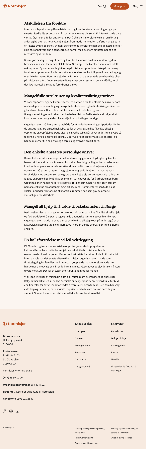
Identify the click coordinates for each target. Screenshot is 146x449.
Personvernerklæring (84, 437)
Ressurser (80, 352)
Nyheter (79, 338)
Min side (115, 359)
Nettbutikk (80, 359)
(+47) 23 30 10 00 (13, 378)
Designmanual (82, 366)
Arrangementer (83, 345)
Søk (100, 6)
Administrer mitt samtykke (86, 443)
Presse (114, 352)
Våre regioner (118, 345)
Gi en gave (119, 6)
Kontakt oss (117, 331)
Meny (135, 6)
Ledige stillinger (119, 338)
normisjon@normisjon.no (17, 371)
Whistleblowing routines (121, 437)
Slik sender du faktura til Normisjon (33, 392)
